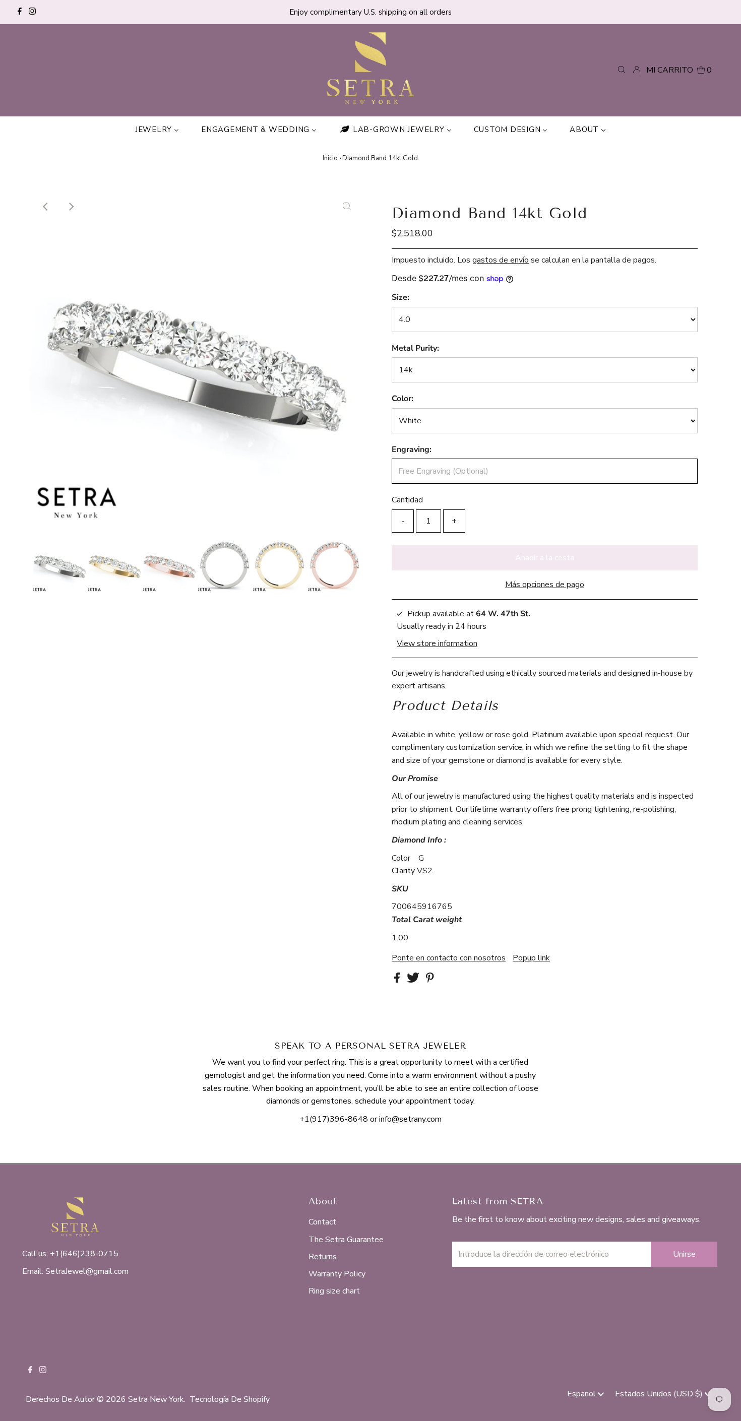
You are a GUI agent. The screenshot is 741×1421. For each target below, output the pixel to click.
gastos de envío (500, 260)
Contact (322, 1222)
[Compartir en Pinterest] (430, 980)
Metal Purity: (415, 348)
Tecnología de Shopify (230, 1399)
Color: (402, 398)
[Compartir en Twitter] (414, 980)
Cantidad (407, 499)
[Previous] (46, 207)
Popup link (531, 958)
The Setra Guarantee (346, 1239)
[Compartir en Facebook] (398, 980)
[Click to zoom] (347, 207)
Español (582, 1393)
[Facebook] (19, 12)
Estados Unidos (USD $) (660, 1393)
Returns (322, 1256)
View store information (437, 643)
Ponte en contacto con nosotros (449, 958)
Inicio (330, 158)
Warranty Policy (336, 1273)
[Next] (70, 207)
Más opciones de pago (544, 584)
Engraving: (411, 449)
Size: (400, 297)
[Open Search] (621, 70)
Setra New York (156, 1399)
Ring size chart (334, 1291)
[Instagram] (32, 12)
